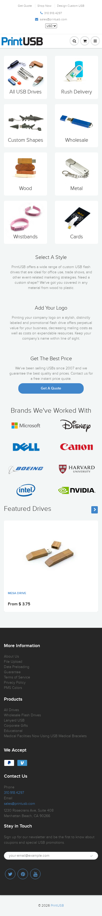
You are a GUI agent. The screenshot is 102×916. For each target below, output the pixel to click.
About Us (11, 656)
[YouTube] (35, 874)
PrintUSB (57, 905)
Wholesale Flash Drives (22, 715)
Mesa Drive (17, 593)
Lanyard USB (14, 720)
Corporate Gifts (16, 725)
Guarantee (12, 672)
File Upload (13, 661)
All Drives (11, 710)
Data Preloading (16, 667)
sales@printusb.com (53, 19)
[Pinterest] (23, 874)
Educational (13, 731)
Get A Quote (51, 388)
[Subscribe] (91, 856)
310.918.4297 (53, 13)
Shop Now (44, 6)
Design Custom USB (70, 6)
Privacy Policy (15, 682)
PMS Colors (13, 687)
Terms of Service (17, 677)
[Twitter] (10, 874)
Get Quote (25, 6)
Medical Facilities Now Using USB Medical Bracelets (45, 736)
